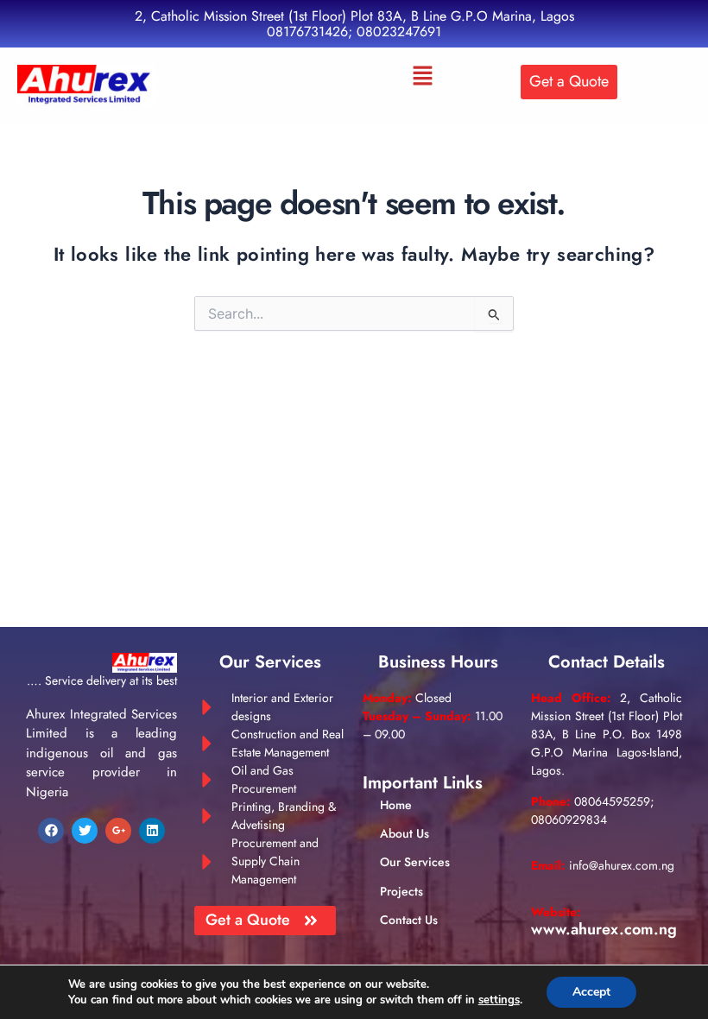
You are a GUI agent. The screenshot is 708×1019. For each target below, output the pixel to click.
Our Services (415, 861)
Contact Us (409, 919)
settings (499, 1000)
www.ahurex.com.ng (604, 929)
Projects (401, 891)
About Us (404, 833)
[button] (422, 77)
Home (396, 804)
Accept (591, 992)
